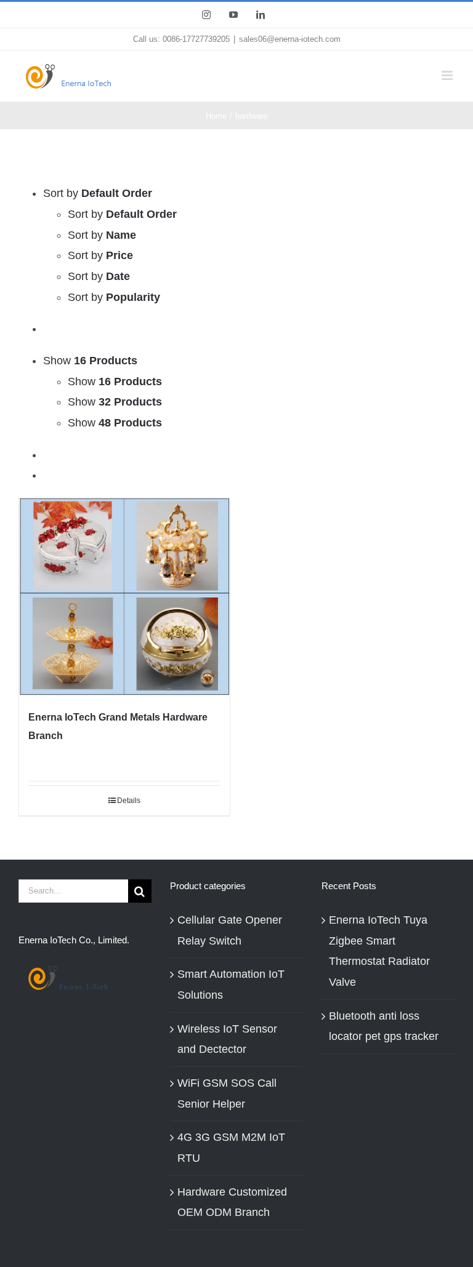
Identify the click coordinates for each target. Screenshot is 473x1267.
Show (115, 381)
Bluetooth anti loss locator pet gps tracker (384, 1026)
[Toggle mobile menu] (448, 75)
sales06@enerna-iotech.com (290, 39)
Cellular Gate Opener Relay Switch (229, 930)
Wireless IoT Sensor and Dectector (227, 1039)
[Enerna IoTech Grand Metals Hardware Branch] (124, 597)
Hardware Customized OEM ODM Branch (232, 1202)
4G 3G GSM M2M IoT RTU (231, 1147)
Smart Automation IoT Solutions (231, 984)
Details (128, 800)
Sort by (122, 214)
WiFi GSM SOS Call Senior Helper (227, 1093)
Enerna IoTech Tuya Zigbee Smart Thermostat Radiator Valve (379, 951)
